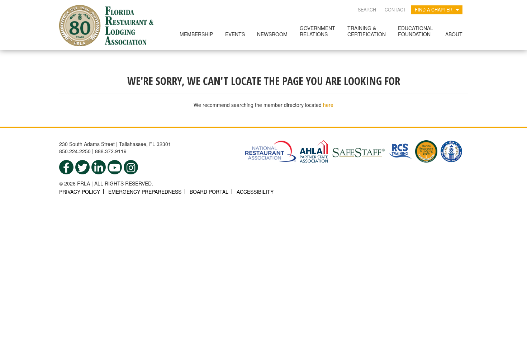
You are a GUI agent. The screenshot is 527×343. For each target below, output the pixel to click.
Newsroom (272, 34)
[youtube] (115, 167)
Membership (196, 34)
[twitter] (82, 167)
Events (235, 34)
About (453, 34)
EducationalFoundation (415, 31)
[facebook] (66, 167)
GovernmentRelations (317, 31)
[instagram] (131, 167)
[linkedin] (98, 167)
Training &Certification (366, 31)
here (328, 104)
